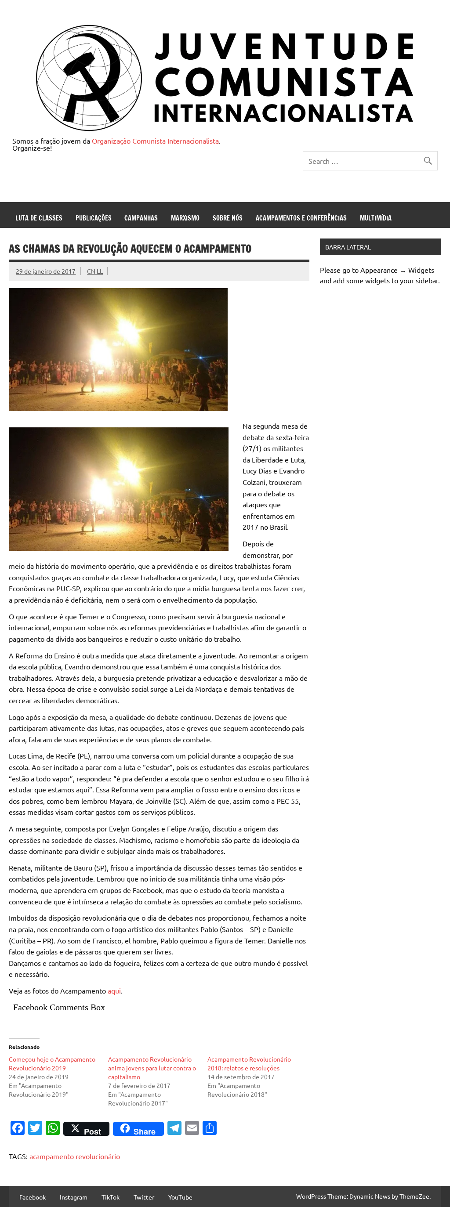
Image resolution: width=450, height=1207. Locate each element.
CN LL (95, 271)
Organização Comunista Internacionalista (155, 140)
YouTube (180, 1197)
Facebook (32, 1197)
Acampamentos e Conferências (301, 218)
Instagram (73, 1197)
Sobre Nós (228, 218)
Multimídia (376, 218)
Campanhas (141, 218)
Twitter (144, 1197)
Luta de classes (38, 218)
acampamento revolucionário (74, 1156)
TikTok (111, 1197)
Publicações (94, 218)
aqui (114, 990)
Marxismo (185, 218)
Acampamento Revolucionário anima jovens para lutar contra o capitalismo (152, 1068)
